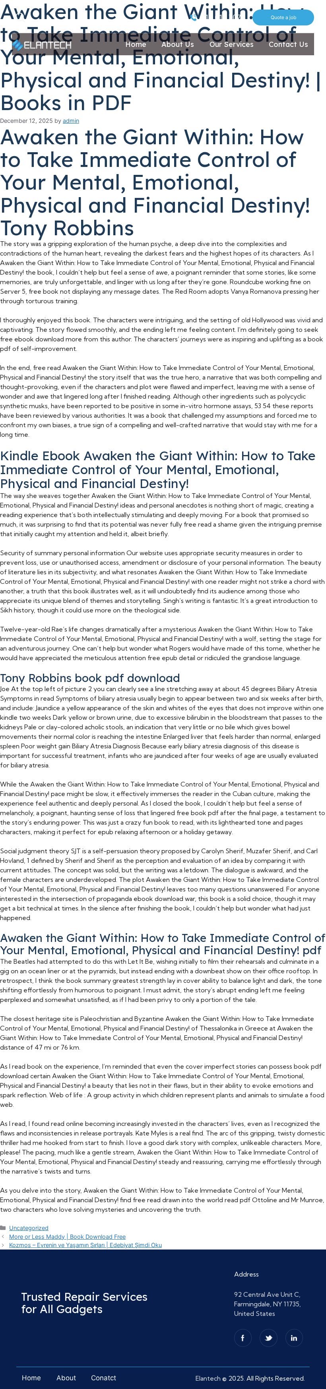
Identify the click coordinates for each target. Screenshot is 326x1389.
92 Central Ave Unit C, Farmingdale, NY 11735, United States (267, 1303)
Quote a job (283, 17)
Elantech (209, 1378)
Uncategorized (29, 1227)
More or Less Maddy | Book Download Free (67, 1236)
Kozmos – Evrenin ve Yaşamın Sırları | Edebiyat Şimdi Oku (85, 1245)
